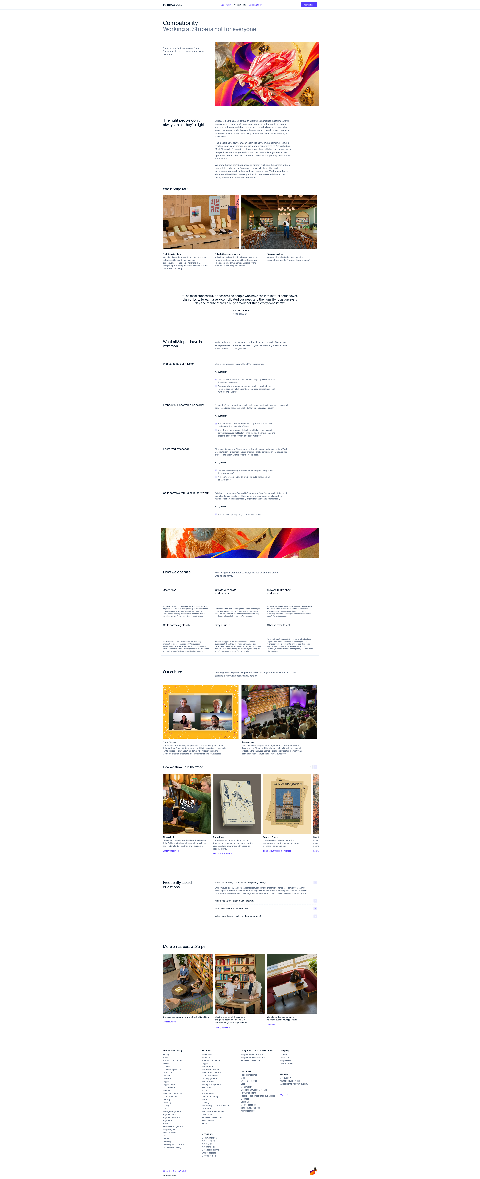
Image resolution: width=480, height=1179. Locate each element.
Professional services (212, 1117)
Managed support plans (291, 1081)
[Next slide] (315, 767)
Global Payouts (170, 1096)
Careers (283, 1054)
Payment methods (171, 1117)
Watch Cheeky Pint (171, 850)
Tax (164, 1135)
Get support (285, 1078)
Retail (204, 1123)
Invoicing (167, 1102)
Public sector (208, 1120)
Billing (166, 1063)
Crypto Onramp (170, 1084)
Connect (167, 1078)
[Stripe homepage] (167, 4)
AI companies (208, 1093)
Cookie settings (248, 1105)
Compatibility (240, 5)
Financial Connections (173, 1093)
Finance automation (211, 1072)
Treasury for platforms (173, 1144)
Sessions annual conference (254, 1090)
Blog (243, 1084)
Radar (165, 1123)
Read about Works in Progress (277, 850)
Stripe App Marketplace (252, 1054)
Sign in (283, 1094)
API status (207, 1144)
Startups (206, 1057)
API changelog (209, 1147)
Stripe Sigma (169, 1129)
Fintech (205, 1099)
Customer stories (249, 1081)
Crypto (166, 1081)
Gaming (205, 1102)
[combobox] (175, 1171)
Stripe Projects (209, 1153)
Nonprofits (207, 1114)
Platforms (206, 1087)
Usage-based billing (172, 1147)
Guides (244, 1078)
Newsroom (285, 1057)
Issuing (166, 1105)
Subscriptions (169, 1132)
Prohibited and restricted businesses (258, 1096)
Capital (166, 1066)
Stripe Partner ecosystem (253, 1057)
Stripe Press (285, 1060)
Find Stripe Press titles (223, 853)
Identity (166, 1099)
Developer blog (209, 1156)
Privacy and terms (249, 1093)
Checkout (167, 1072)
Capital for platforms (172, 1069)
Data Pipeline (169, 1087)
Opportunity (226, 5)
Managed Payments (172, 1111)
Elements (167, 1090)
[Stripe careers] (176, 5)
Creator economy (210, 1096)
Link (165, 1108)
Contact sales (286, 1063)
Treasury (167, 1141)
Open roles (308, 5)
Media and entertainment (213, 1111)
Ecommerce (207, 1066)
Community (246, 1087)
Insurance (206, 1108)
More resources (248, 1111)
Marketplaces (208, 1081)
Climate (166, 1075)
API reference (208, 1141)
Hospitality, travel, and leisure (215, 1105)
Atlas (165, 1057)
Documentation (209, 1138)
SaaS (204, 1090)
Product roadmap (249, 1075)
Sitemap (245, 1102)
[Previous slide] (310, 767)
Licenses (245, 1099)
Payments (167, 1120)
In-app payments (209, 1078)
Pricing (166, 1054)
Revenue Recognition (173, 1126)
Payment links (169, 1114)
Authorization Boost (172, 1060)
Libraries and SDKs (210, 1150)
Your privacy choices (250, 1108)
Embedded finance (210, 1069)
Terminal (167, 1138)
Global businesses (210, 1075)
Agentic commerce (211, 1060)
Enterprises (207, 1054)
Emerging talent (255, 5)
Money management (211, 1084)
